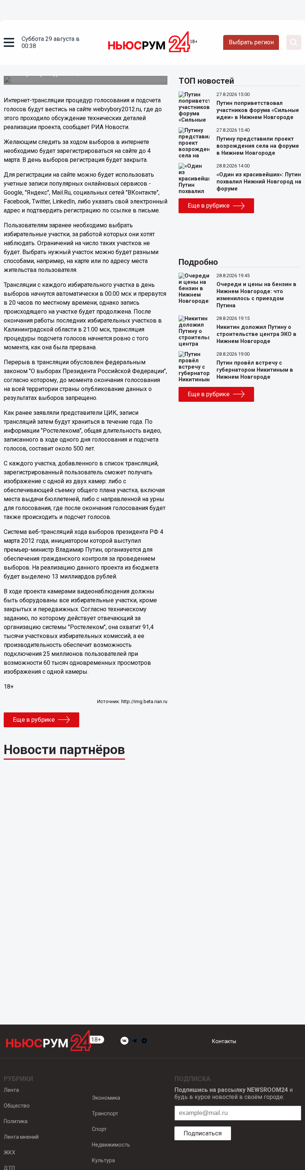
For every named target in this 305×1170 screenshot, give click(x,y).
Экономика (106, 1098)
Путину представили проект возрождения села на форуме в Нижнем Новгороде (257, 146)
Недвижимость (111, 1145)
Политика (16, 1121)
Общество (17, 1106)
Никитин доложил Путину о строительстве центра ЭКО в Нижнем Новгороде (256, 334)
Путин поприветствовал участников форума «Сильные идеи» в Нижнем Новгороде (257, 110)
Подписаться (203, 1133)
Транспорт (105, 1113)
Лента (11, 1090)
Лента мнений (21, 1137)
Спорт (99, 1129)
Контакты (224, 1041)
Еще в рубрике (34, 719)
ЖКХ (9, 1152)
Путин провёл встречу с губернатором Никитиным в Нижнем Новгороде (254, 370)
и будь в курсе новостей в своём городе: (233, 1093)
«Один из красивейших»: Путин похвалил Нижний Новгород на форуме (258, 182)
